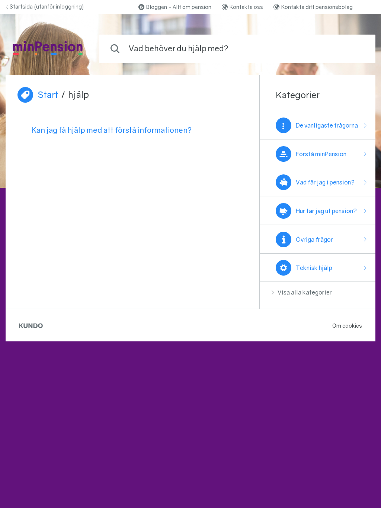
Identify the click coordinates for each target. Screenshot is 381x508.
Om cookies (347, 325)
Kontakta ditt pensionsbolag (317, 7)
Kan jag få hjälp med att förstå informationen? (112, 129)
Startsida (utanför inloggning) (47, 6)
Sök (357, 48)
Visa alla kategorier (305, 292)
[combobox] (237, 49)
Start (48, 94)
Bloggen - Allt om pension (178, 7)
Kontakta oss (246, 7)
